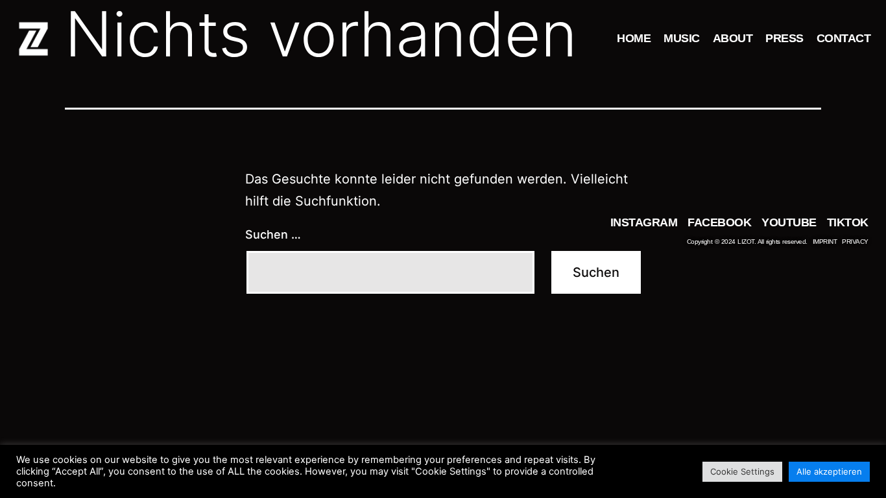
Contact (844, 38)
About (733, 38)
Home (634, 38)
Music (682, 38)
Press (784, 38)
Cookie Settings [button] (742, 471)
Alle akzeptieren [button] (829, 471)
